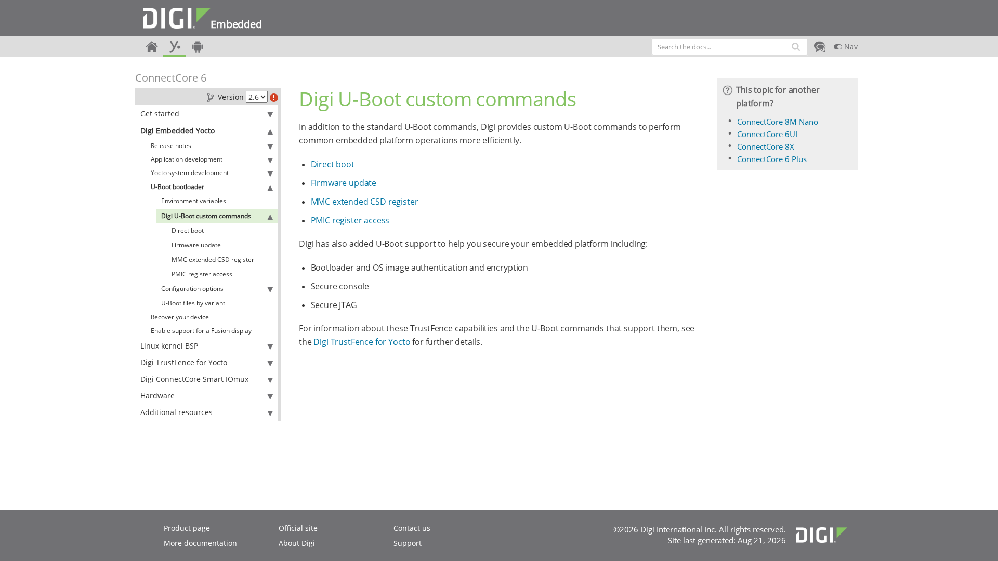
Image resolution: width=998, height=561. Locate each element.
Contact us (411, 528)
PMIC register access (202, 274)
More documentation (200, 543)
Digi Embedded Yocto (177, 131)
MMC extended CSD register (213, 259)
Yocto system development (190, 172)
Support (407, 543)
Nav (850, 46)
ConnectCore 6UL (768, 134)
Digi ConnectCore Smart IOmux (194, 379)
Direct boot (188, 230)
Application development (186, 159)
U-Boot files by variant (193, 303)
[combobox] (729, 47)
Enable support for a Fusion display (201, 330)
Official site (298, 528)
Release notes (171, 145)
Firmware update (196, 245)
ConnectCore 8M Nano (777, 121)
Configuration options (192, 288)
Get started (159, 113)
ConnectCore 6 (170, 78)
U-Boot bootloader (177, 186)
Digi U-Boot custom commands (206, 215)
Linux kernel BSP (169, 346)
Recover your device (180, 317)
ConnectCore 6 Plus (772, 159)
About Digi (297, 543)
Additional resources (176, 412)
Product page (187, 528)
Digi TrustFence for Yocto (183, 362)
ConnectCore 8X (765, 146)
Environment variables (193, 200)
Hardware (157, 395)
